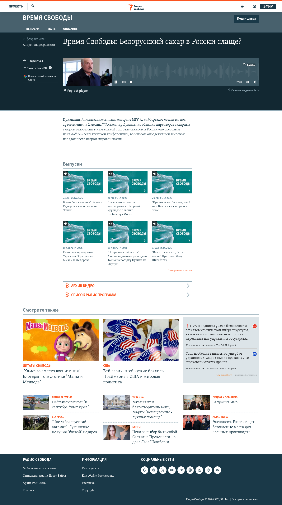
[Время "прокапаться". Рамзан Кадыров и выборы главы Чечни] (83, 182)
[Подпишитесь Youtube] (172, 470)
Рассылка (88, 483)
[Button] (33, 62)
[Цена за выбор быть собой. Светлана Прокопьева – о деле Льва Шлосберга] (116, 432)
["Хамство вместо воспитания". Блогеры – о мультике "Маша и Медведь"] (61, 340)
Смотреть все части (180, 270)
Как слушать (90, 468)
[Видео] (243, 6)
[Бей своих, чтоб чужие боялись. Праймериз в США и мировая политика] (141, 340)
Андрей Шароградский (39, 44)
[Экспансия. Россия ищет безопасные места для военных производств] (196, 422)
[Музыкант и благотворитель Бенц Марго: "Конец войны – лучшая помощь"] (116, 402)
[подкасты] (254, 6)
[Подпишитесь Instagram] (190, 470)
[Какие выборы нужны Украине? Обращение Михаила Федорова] (83, 232)
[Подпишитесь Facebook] (153, 470)
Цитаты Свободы (37, 366)
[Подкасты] (208, 470)
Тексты (51, 29)
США (106, 366)
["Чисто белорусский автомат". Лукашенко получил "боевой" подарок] (36, 422)
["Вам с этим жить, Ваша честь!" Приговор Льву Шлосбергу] (172, 232)
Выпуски (32, 29)
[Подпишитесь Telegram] (181, 470)
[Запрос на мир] (196, 402)
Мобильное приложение (40, 468)
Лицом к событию (225, 397)
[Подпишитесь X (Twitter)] (163, 470)
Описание (70, 29)
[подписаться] (217, 470)
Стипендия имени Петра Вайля (44, 476)
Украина (138, 397)
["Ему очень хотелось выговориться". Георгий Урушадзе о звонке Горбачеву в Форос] (128, 182)
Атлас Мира (220, 417)
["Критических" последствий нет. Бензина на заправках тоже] (172, 182)
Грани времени (62, 397)
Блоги (136, 427)
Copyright (88, 490)
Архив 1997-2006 (34, 483)
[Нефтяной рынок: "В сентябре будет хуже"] (36, 402)
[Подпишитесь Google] (144, 470)
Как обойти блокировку (98, 476)
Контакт (28, 490)
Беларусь (58, 417)
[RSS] (199, 470)
